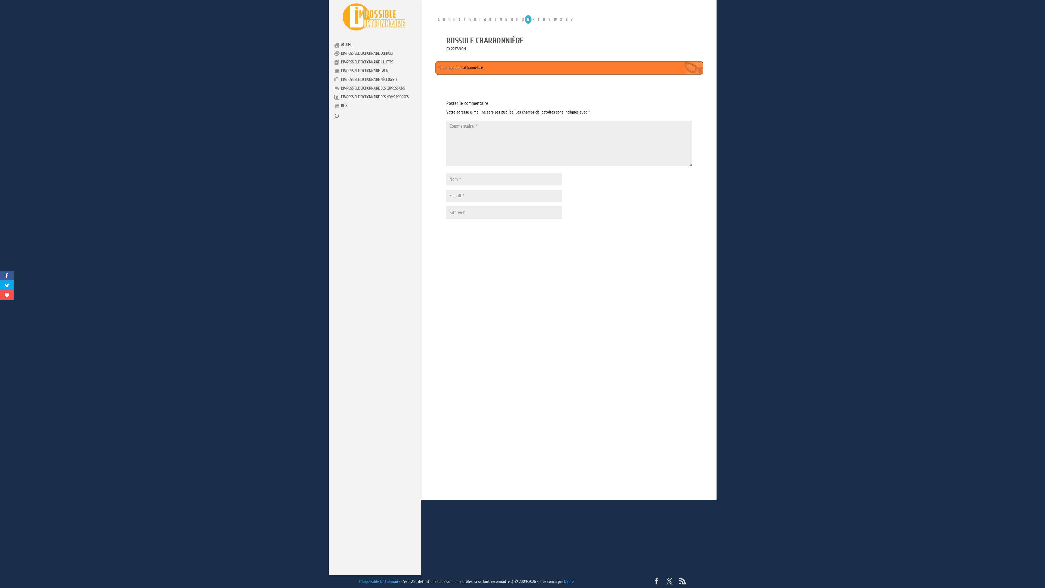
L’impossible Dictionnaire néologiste (369, 79)
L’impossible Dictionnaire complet (367, 53)
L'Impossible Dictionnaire (379, 581)
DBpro (569, 581)
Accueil (346, 44)
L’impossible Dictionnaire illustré (367, 62)
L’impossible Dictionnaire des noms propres (374, 97)
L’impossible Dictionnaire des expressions (373, 88)
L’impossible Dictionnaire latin (364, 71)
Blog (344, 105)
